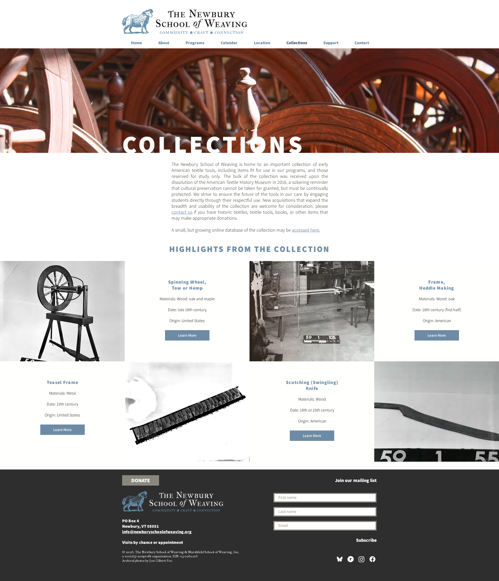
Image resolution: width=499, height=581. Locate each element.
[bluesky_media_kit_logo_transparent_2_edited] (340, 559)
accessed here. (306, 230)
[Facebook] (372, 559)
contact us (182, 212)
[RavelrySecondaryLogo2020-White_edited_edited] (350, 559)
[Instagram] (361, 559)
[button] (187, 335)
